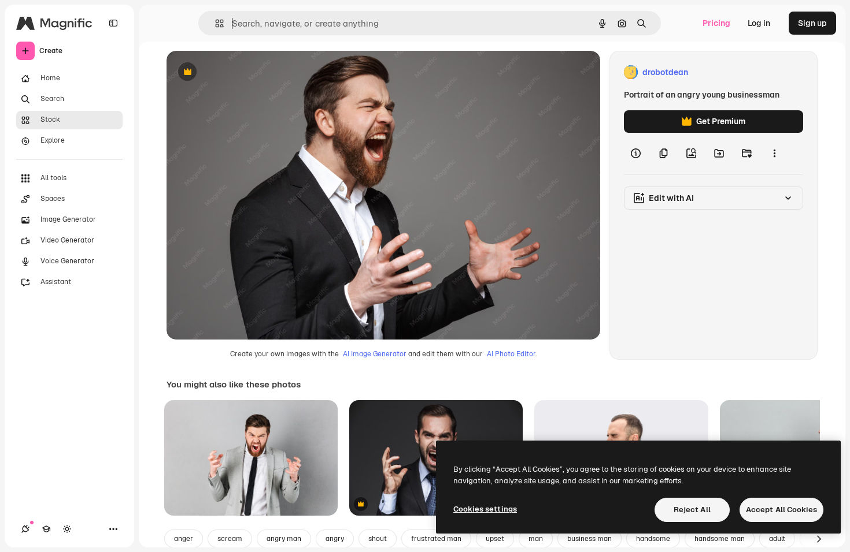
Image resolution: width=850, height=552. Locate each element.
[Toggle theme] (67, 529)
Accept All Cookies (781, 509)
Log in (759, 23)
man (536, 538)
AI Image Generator (374, 354)
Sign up (812, 23)
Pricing (716, 23)
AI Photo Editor (511, 354)
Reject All (692, 509)
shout (377, 538)
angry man (284, 538)
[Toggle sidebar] (113, 23)
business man (589, 538)
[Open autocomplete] (215, 23)
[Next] (818, 538)
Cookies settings (485, 509)
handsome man (719, 538)
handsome (653, 538)
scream (229, 538)
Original (240, 72)
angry (335, 538)
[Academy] (46, 529)
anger (183, 538)
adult (777, 538)
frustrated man (436, 538)
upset (495, 538)
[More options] (774, 153)
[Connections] (25, 529)
